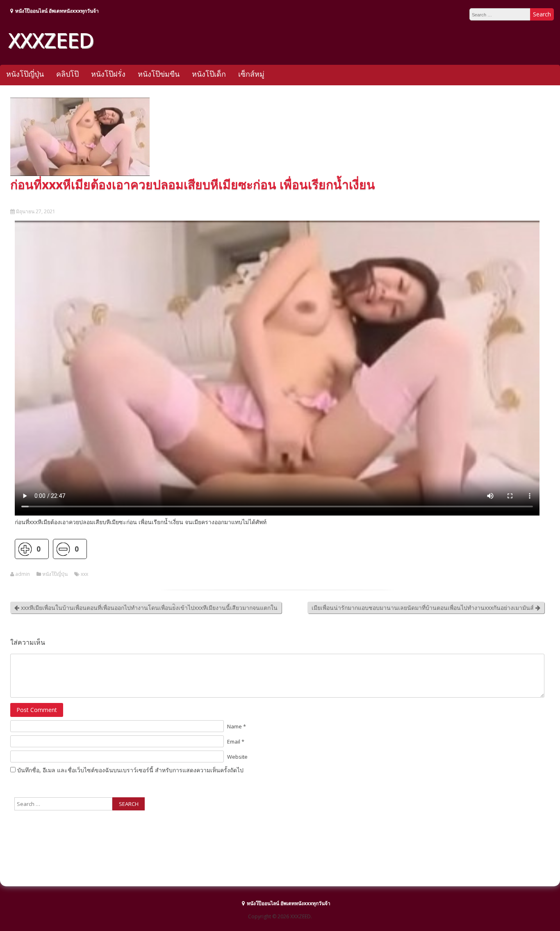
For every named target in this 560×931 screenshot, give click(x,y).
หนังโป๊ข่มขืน (159, 74)
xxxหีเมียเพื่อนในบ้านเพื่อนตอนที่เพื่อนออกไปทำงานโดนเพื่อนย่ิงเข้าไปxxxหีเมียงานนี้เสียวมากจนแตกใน (148, 608)
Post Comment (36, 710)
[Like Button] (25, 549)
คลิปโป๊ (67, 74)
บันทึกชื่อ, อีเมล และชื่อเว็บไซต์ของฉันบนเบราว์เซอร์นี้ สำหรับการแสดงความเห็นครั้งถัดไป (130, 770)
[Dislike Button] (63, 549)
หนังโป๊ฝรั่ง (108, 74)
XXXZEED (50, 40)
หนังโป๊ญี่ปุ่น (25, 74)
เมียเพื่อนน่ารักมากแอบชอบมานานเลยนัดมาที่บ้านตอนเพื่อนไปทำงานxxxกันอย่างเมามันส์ (423, 608)
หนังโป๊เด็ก (209, 74)
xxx (84, 574)
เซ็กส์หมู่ (251, 74)
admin (22, 574)
